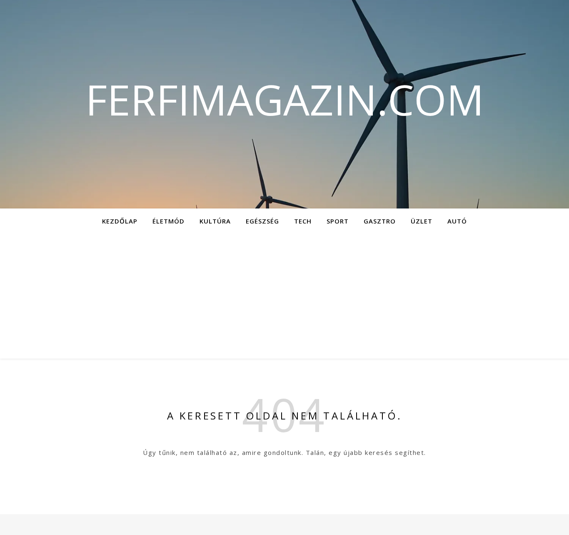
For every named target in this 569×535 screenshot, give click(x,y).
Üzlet (421, 221)
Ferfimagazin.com (284, 99)
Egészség (262, 221)
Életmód (168, 221)
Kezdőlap (119, 221)
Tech (303, 221)
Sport (338, 221)
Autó (457, 221)
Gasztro (380, 221)
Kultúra (215, 221)
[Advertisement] (284, 296)
